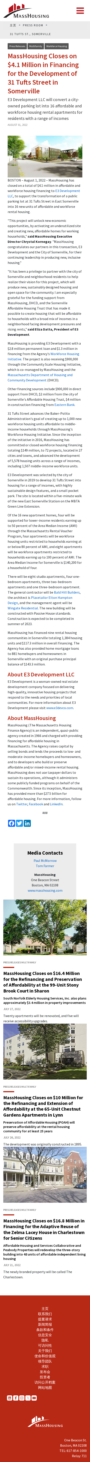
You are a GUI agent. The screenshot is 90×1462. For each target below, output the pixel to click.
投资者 (45, 1377)
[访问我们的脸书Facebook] (16, 1397)
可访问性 (45, 1345)
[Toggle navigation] (80, 10)
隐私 (45, 1340)
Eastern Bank (64, 404)
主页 (45, 1308)
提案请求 (45, 1319)
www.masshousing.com (45, 890)
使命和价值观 (45, 1356)
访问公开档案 (45, 1382)
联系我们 (45, 1314)
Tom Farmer (45, 866)
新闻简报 (45, 1324)
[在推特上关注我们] (28, 1397)
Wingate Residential (23, 608)
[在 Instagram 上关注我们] (22, 1397)
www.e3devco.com (59, 708)
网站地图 (45, 1387)
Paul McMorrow (45, 860)
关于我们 (45, 1350)
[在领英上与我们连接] (10, 1397)
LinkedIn (56, 804)
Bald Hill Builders (67, 592)
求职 (45, 1366)
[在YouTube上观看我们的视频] (34, 1397)
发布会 (45, 1372)
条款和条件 (45, 1329)
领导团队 (45, 1361)
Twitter (21, 804)
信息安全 (45, 1335)
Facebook (36, 804)
